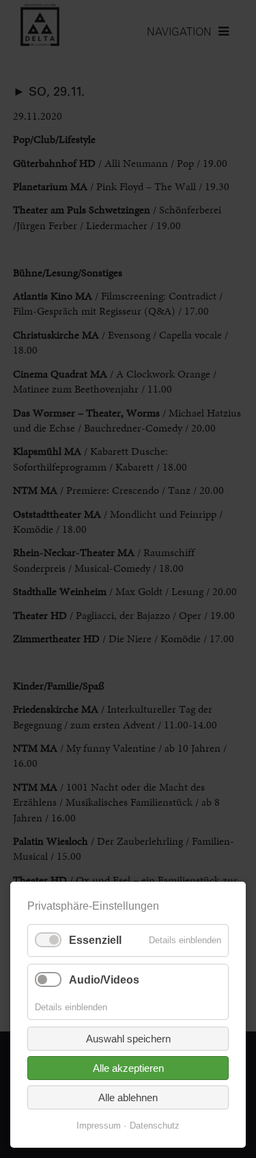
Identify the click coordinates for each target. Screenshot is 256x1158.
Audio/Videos (104, 980)
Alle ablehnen (128, 1097)
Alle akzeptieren (128, 1068)
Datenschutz (155, 1125)
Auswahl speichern (128, 1038)
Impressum (98, 1125)
